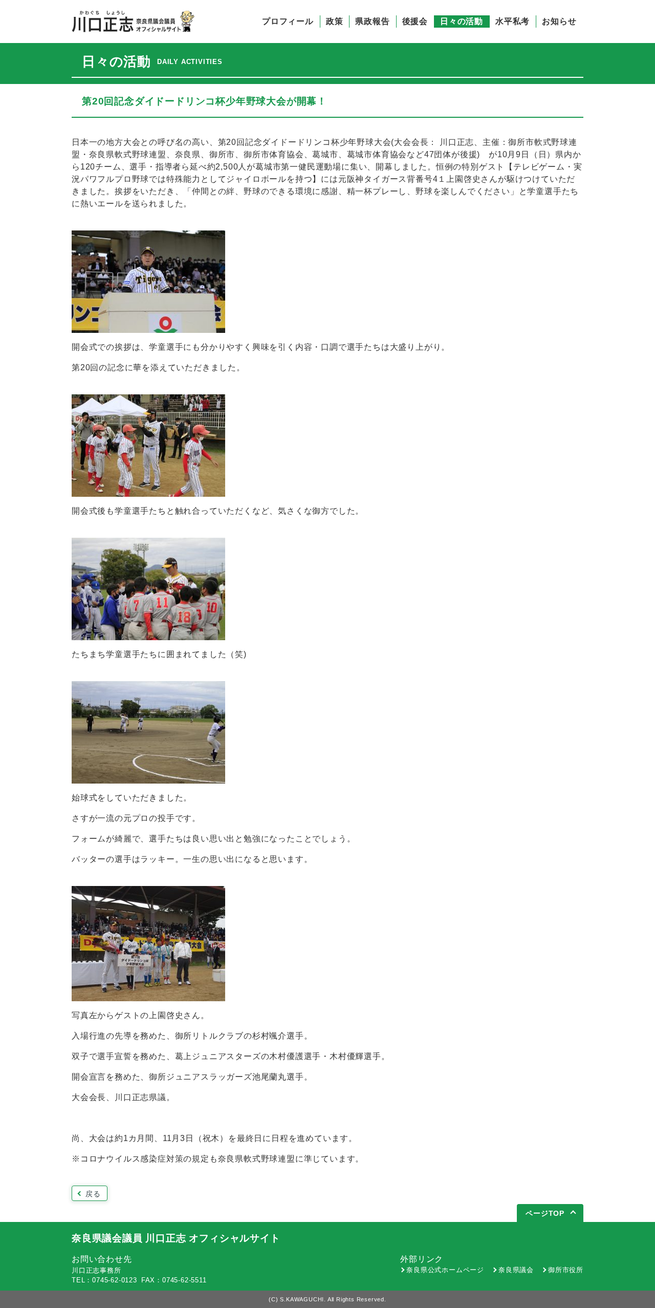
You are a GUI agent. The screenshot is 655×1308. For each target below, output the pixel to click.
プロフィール (288, 21)
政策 (334, 21)
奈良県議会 (516, 1270)
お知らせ (559, 21)
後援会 (415, 21)
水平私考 (512, 21)
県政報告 (372, 21)
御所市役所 (565, 1270)
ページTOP (545, 1213)
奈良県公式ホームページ (445, 1270)
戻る (93, 1194)
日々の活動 (461, 21)
